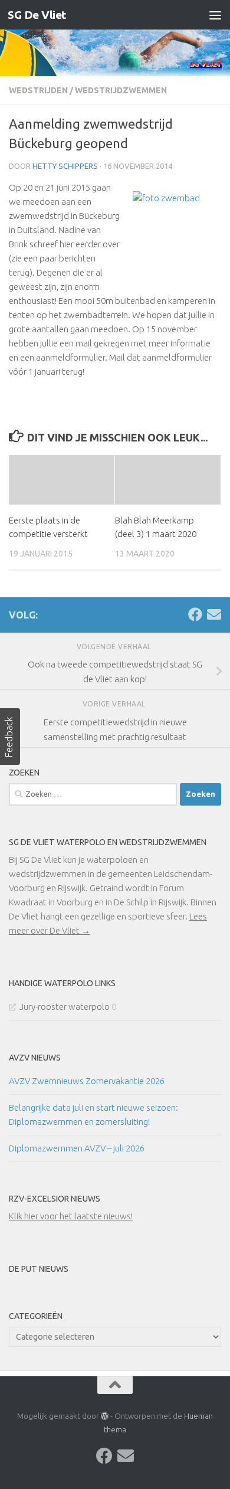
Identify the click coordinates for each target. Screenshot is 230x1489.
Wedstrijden (38, 90)
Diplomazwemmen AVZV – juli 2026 (76, 1148)
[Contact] (214, 614)
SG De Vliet (37, 14)
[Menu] (215, 15)
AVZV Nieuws (35, 1057)
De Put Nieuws (38, 1269)
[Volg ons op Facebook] (195, 614)
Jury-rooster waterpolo (64, 1007)
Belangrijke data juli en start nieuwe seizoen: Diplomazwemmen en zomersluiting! (93, 1114)
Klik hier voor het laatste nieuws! (71, 1216)
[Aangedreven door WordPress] (105, 1416)
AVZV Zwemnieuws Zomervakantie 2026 (87, 1081)
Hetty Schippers (65, 166)
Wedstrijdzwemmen (121, 90)
